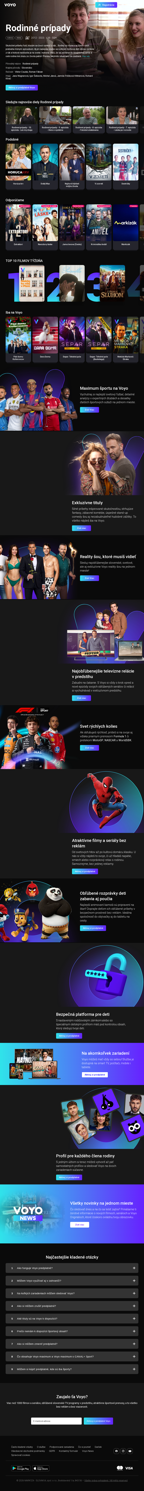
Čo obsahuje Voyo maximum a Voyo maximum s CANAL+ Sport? (52, 1356)
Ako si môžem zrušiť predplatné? (33, 1306)
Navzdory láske (45, 244)
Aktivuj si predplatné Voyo (21, 87)
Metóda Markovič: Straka (125, 358)
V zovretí (99, 184)
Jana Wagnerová (20, 76)
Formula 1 (120, 736)
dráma (19, 38)
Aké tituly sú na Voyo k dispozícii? (34, 1318)
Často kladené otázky (22, 1447)
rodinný (10, 38)
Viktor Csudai (21, 71)
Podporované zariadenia (62, 1447)
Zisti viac (81, 528)
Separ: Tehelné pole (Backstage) (99, 358)
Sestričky (126, 184)
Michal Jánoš (49, 76)
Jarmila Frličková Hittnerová (70, 76)
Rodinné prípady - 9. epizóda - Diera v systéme (55, 128)
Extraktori (18, 244)
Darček (98, 1447)
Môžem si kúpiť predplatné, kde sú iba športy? (41, 1369)
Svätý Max (45, 184)
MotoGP (98, 740)
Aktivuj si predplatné (85, 871)
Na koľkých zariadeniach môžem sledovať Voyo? (43, 1293)
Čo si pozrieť (84, 1447)
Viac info (86, 56)
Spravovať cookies (20, 1455)
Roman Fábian (36, 71)
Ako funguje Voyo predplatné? (32, 1268)
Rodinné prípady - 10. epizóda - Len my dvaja (21, 128)
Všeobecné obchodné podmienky (28, 1451)
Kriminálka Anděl (99, 244)
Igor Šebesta (35, 76)
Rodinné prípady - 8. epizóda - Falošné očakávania (89, 128)
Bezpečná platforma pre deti (82, 1014)
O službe (41, 1447)
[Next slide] (139, 121)
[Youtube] (130, 1451)
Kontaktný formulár (68, 1451)
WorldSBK (125, 740)
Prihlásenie (131, 5)
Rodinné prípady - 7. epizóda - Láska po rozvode (122, 128)
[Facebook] (116, 1451)
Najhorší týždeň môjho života (72, 185)
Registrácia (108, 5)
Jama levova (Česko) (72, 244)
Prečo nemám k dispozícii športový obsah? (39, 1331)
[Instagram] (123, 1451)
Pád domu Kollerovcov (18, 358)
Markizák (126, 244)
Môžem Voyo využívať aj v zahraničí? (36, 1280)
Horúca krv (18, 184)
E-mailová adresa (41, 1421)
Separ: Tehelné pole (72, 357)
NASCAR (110, 740)
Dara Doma (45, 357)
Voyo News (88, 1451)
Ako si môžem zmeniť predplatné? (34, 1344)
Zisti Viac (89, 410)
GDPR (52, 1451)
